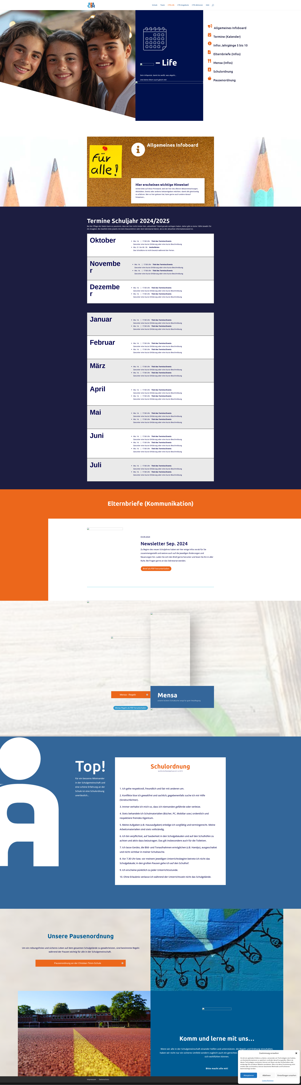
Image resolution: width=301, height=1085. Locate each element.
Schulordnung (223, 71)
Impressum (91, 1079)
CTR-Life (171, 5)
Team (162, 5)
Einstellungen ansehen (286, 1075)
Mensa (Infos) (223, 63)
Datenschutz (104, 1079)
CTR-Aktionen (197, 5)
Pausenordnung (224, 80)
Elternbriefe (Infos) (227, 54)
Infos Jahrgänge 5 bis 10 (230, 45)
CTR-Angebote (183, 5)
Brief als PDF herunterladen (156, 568)
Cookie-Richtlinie (267, 1081)
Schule (154, 5)
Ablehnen (267, 1075)
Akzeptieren (249, 1075)
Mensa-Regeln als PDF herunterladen (130, 708)
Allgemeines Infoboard (230, 28)
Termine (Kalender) (227, 36)
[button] (296, 1053)
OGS (207, 5)
